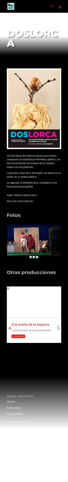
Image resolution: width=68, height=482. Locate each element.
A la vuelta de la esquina (30, 324)
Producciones (14, 407)
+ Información (18, 336)
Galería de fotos (15, 413)
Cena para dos (14, 433)
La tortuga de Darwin (18, 439)
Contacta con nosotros (18, 472)
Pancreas (11, 427)
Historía (11, 401)
